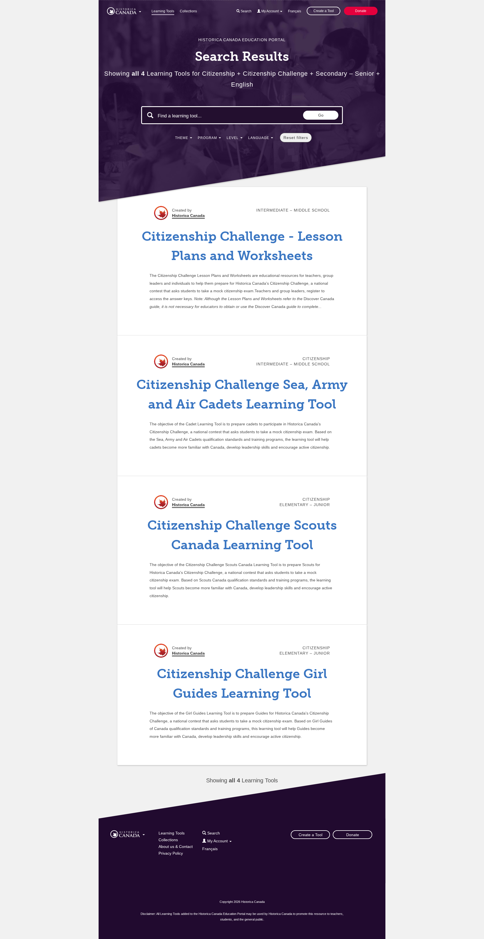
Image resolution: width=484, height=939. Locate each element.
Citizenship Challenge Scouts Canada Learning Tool (242, 535)
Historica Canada (188, 215)
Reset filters (295, 137)
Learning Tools (163, 11)
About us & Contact (176, 846)
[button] (124, 10)
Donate (360, 11)
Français (294, 11)
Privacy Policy (171, 853)
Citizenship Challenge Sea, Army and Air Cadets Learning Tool (242, 394)
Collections (188, 11)
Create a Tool (323, 11)
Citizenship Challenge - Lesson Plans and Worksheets (242, 246)
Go (321, 115)
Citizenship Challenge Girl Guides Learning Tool (242, 683)
